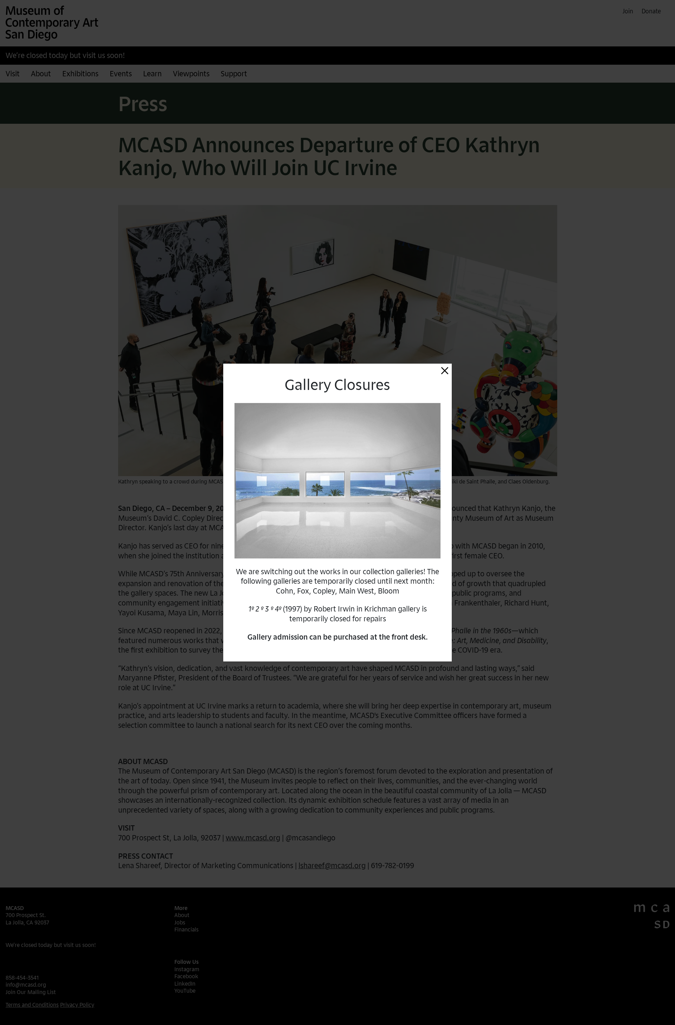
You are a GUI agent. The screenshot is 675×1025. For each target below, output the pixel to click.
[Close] (445, 370)
